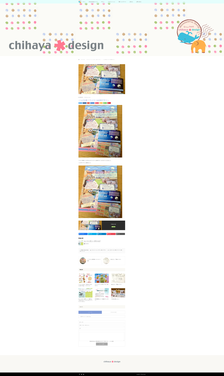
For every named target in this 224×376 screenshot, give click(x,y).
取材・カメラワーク (122, 1)
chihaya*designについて (93, 1)
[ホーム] (78, 58)
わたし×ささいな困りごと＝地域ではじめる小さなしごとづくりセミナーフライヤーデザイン (92, 241)
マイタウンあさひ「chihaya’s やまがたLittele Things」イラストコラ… (85, 285)
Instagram (81, 374)
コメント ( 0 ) (90, 312)
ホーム (84, 1)
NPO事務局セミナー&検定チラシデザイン (101, 300)
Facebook (79, 374)
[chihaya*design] (112, 363)
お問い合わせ (138, 1)
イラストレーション (111, 1)
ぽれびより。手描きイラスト (116, 284)
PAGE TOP (218, 363)
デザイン (102, 1)
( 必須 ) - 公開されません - (84, 325)
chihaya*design (143, 374)
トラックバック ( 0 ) (113, 312)
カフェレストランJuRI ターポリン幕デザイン (101, 285)
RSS (83, 374)
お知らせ (131, 1)
